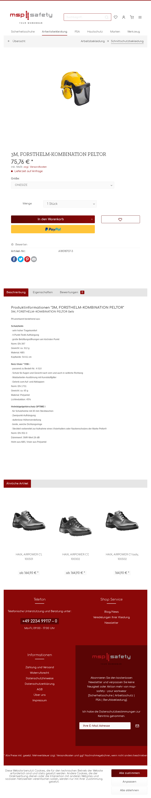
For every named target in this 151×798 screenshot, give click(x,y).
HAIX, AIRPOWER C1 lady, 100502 (122, 556)
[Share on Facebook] (14, 261)
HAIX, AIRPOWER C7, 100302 (75, 556)
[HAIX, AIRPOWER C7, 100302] (75, 520)
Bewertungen (71, 292)
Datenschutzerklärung (40, 684)
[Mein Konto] (123, 17)
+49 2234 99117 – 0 (39, 621)
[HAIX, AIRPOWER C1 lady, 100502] (122, 520)
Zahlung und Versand (39, 667)
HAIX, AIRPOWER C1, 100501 (29, 556)
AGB (40, 689)
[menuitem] (87, 17)
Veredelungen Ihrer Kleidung (111, 617)
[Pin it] (27, 261)
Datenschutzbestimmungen (117, 711)
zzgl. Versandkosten (35, 167)
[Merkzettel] (115, 17)
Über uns (40, 695)
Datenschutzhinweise (39, 678)
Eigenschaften (43, 292)
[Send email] (34, 261)
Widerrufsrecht (39, 673)
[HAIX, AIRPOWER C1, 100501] (29, 520)
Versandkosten (65, 755)
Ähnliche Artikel (17, 483)
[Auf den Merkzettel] (120, 219)
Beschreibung (16, 292)
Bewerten (21, 244)
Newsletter (111, 623)
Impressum (39, 700)
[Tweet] (21, 261)
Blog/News (111, 611)
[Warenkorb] (132, 17)
